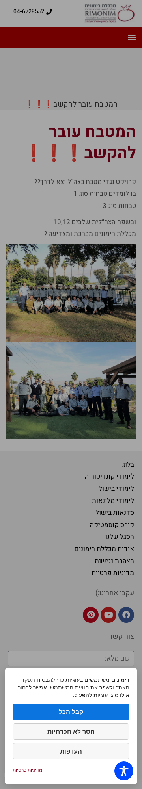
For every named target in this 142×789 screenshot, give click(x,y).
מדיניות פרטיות (27, 770)
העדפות (71, 751)
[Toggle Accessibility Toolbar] (124, 771)
